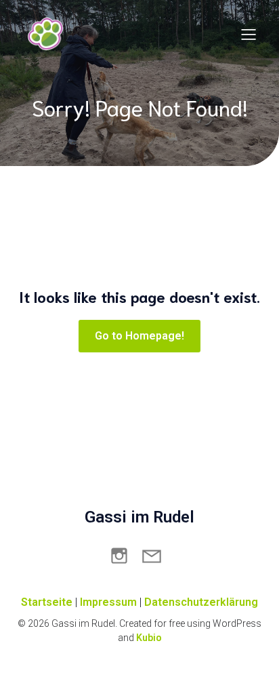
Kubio (149, 637)
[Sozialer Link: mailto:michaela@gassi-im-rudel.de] (156, 555)
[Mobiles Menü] (248, 34)
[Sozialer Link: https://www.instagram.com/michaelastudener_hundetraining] (123, 555)
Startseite (46, 602)
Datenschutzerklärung (201, 602)
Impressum (108, 602)
